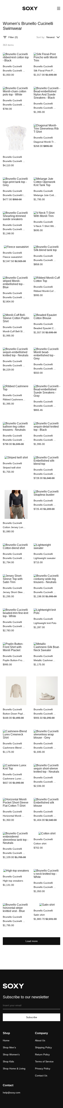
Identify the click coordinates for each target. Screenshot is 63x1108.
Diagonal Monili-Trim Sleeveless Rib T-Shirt (45, 141)
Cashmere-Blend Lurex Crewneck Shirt (14, 747)
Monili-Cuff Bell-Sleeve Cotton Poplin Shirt (14, 331)
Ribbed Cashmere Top (14, 399)
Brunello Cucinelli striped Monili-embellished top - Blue (14, 297)
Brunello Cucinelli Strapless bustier (45, 504)
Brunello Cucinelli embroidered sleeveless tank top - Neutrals (14, 853)
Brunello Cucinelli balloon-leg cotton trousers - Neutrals (14, 439)
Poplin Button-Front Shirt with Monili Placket (14, 660)
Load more (32, 941)
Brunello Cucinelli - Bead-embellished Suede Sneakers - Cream (45, 713)
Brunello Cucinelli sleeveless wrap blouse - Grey (45, 747)
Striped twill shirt (12, 467)
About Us (40, 1040)
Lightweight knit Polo (45, 623)
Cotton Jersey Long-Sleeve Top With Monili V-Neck (14, 527)
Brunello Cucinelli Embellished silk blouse (45, 815)
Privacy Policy (42, 1068)
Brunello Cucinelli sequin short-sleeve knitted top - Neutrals (45, 781)
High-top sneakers (13, 880)
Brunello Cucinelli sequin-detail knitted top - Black (45, 439)
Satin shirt (39, 914)
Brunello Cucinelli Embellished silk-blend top (45, 473)
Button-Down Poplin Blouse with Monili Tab (14, 713)
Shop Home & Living (14, 1068)
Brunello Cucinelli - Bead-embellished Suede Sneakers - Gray (45, 405)
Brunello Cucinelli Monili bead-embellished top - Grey (45, 368)
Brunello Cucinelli (12, 66)
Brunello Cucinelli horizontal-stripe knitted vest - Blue (14, 921)
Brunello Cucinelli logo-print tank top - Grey (14, 195)
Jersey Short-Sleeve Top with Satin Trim (14, 592)
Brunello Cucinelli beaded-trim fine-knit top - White (14, 626)
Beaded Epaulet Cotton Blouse (45, 328)
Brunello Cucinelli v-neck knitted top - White (45, 887)
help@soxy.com (11, 1092)
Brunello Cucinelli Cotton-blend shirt (14, 558)
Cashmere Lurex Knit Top (14, 778)
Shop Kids (8, 1061)
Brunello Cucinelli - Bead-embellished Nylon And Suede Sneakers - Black (45, 107)
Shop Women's (11, 1054)
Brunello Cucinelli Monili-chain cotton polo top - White (14, 104)
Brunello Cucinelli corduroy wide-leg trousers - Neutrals (45, 592)
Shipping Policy (43, 1047)
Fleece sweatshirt (12, 257)
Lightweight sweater (45, 558)
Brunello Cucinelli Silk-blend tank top (45, 260)
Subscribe (31, 1017)
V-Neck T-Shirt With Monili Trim (45, 226)
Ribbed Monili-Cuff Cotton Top (45, 291)
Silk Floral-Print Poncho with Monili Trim (45, 70)
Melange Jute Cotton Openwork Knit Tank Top (45, 195)
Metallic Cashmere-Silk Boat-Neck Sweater (45, 660)
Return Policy (42, 1054)
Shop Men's (9, 1047)
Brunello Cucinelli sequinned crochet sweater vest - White (14, 161)
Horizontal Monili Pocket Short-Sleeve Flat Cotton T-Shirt (14, 815)
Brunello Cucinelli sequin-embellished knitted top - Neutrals (14, 365)
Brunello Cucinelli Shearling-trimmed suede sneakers (14, 229)
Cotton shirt (40, 843)
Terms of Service (44, 1061)
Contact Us (41, 1075)
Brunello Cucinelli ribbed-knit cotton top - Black (14, 70)
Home (6, 1040)
